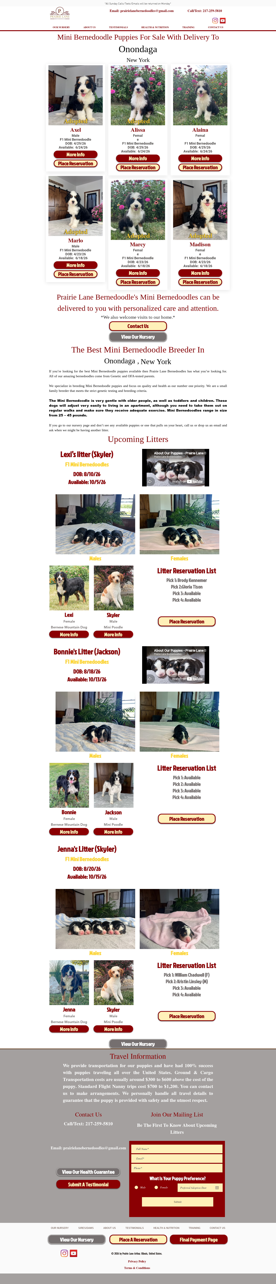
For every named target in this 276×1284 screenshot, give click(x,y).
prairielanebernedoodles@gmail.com (94, 1148)
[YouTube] (222, 20)
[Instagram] (215, 20)
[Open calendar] (217, 1187)
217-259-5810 (212, 10)
